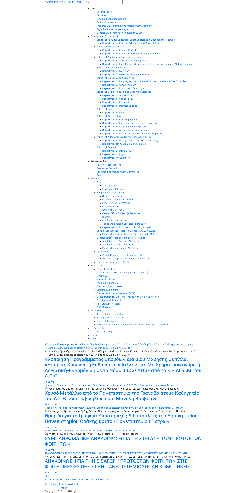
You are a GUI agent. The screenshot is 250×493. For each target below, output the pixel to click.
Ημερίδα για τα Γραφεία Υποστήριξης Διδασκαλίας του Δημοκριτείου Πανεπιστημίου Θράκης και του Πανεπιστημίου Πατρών (114, 407)
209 (78, 479)
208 (74, 479)
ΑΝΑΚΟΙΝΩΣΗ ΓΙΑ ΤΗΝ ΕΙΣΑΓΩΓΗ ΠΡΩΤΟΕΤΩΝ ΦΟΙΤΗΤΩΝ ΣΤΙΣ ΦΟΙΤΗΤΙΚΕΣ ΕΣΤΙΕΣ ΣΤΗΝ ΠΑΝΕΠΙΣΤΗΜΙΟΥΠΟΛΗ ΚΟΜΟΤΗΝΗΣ (116, 453)
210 (82, 479)
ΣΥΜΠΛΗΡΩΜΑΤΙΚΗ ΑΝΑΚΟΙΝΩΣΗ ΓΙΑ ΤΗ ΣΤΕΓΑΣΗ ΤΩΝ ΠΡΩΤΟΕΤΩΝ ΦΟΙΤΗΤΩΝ (90, 430)
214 (98, 479)
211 (86, 479)
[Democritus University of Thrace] (64, 1)
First (47, 479)
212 (90, 479)
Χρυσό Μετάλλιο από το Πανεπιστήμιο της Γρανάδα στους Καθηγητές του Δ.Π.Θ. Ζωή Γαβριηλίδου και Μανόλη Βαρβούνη (111, 385)
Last (107, 479)
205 (61, 479)
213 (94, 479)
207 (70, 479)
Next (102, 479)
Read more (51, 381)
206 (65, 479)
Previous (54, 479)
